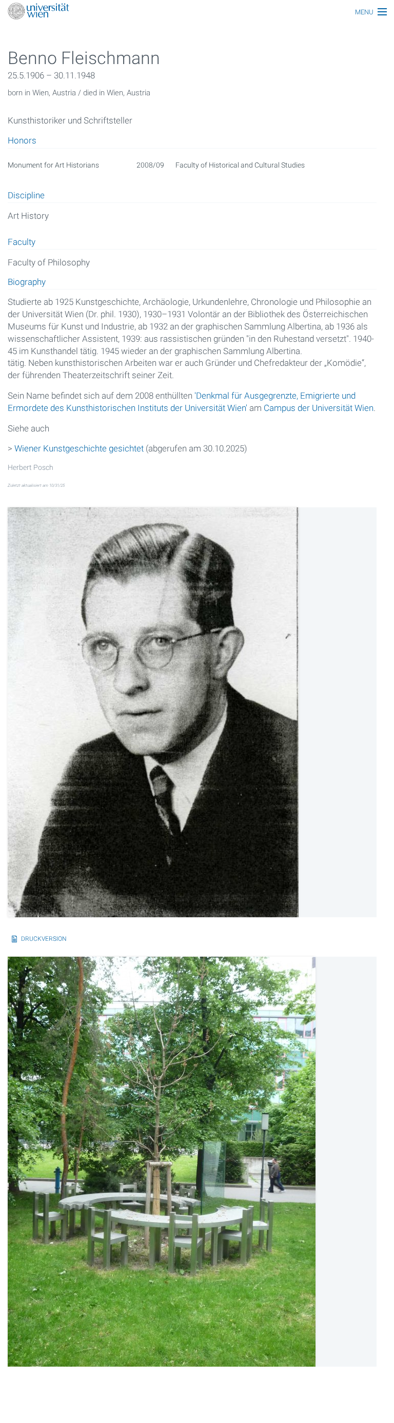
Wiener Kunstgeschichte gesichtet (79, 448)
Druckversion (44, 938)
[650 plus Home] (197, 12)
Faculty (21, 242)
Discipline (26, 195)
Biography (27, 282)
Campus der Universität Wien (318, 408)
